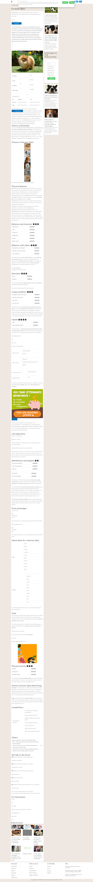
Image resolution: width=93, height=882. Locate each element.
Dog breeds (15, 5)
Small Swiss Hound (27, 853)
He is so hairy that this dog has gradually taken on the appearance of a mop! (16, 857)
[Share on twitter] (77, 2)
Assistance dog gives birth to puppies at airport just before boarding (38, 841)
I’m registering (17, 111)
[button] (65, 2)
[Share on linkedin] (80, 2)
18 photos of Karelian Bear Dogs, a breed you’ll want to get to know (51, 97)
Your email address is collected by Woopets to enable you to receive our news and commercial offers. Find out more (27, 112)
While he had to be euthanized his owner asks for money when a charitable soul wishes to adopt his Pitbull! (51, 123)
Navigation (16, 23)
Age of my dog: (15, 451)
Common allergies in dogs (51, 15)
